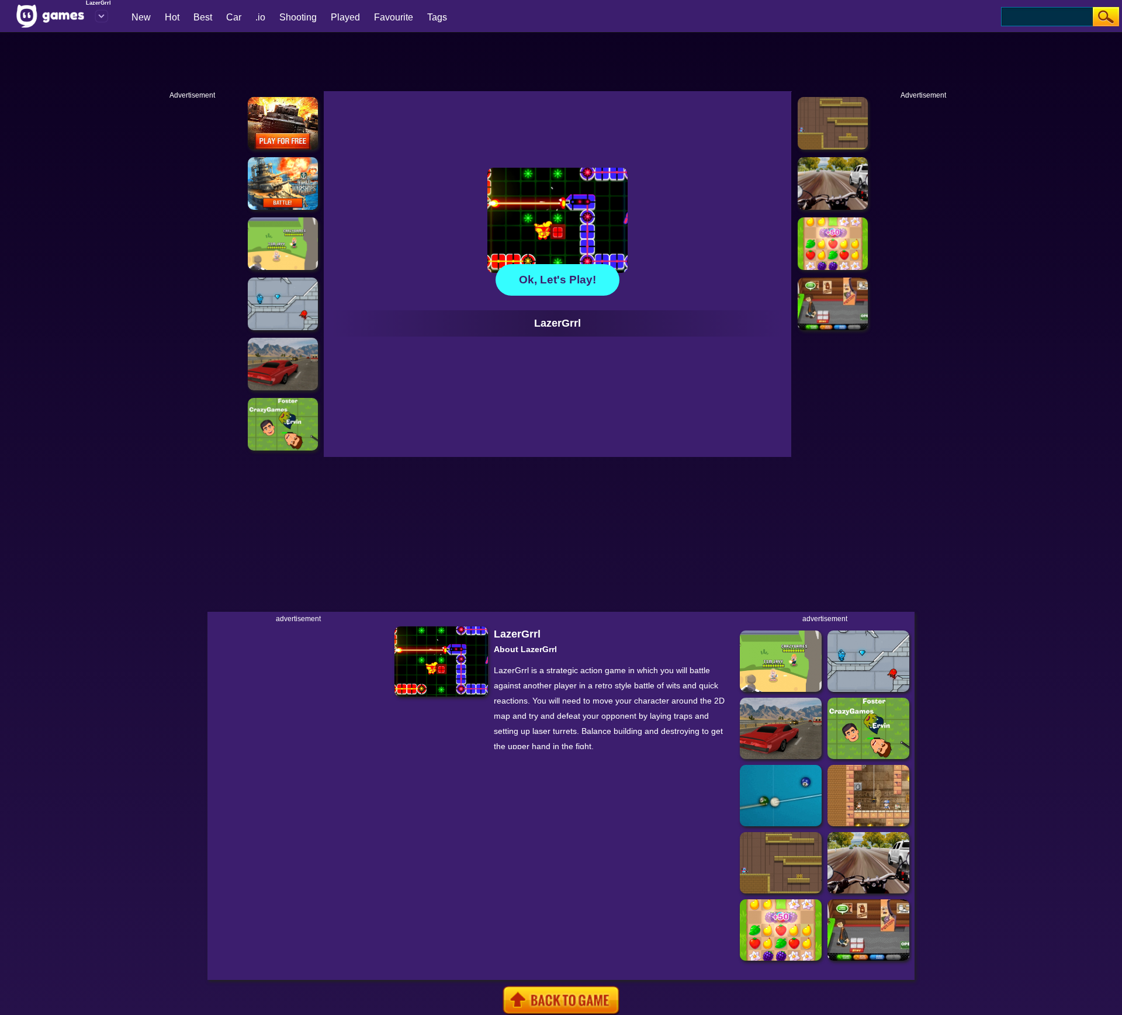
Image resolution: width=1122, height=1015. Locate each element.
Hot (172, 17)
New (141, 17)
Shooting (298, 17)
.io (260, 17)
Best (202, 17)
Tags (437, 17)
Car (233, 17)
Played (345, 17)
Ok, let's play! (557, 279)
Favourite (393, 17)
